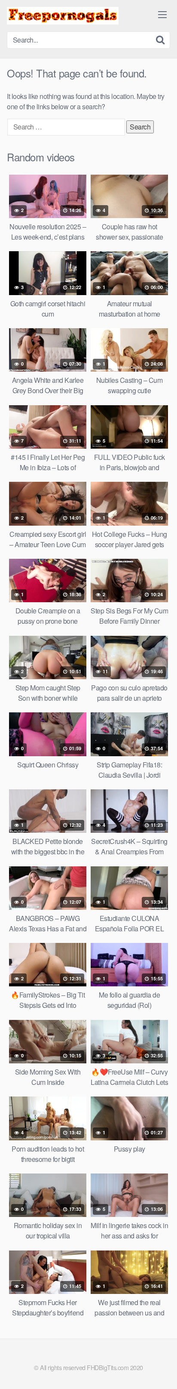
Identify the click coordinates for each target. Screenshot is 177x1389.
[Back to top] (162, 1370)
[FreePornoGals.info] (63, 16)
